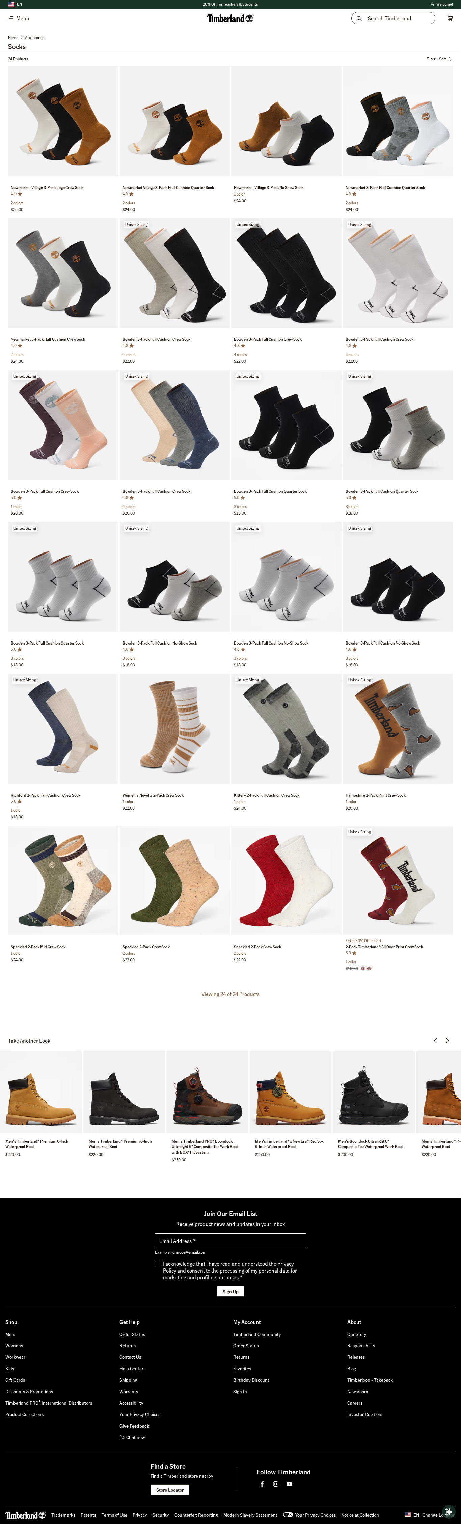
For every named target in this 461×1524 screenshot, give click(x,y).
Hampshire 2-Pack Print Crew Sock (376, 795)
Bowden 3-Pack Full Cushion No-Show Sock (160, 643)
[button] (230, 4)
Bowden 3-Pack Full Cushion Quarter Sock (270, 491)
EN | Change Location (434, 1515)
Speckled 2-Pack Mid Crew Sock (38, 946)
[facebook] (262, 1483)
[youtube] (289, 1483)
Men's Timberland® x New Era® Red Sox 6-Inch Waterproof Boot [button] (289, 1144)
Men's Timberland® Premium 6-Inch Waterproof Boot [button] (37, 1144)
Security (161, 1515)
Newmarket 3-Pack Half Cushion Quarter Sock (385, 187)
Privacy (140, 1515)
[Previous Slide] (13, 122)
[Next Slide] (112, 122)
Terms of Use (114, 1515)
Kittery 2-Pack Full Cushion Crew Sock (266, 795)
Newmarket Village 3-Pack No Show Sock (268, 187)
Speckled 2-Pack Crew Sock (146, 946)
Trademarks (63, 1515)
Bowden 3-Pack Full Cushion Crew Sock (156, 339)
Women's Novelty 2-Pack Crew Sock (153, 795)
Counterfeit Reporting (196, 1515)
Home (13, 37)
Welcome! (441, 4)
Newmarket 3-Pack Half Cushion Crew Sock (48, 339)
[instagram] (275, 1483)
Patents (88, 1515)
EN (19, 4)
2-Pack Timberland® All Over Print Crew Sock (384, 946)
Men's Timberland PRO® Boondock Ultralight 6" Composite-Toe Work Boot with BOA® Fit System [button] (205, 1147)
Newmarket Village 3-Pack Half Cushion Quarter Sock (168, 187)
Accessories (34, 37)
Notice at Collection (360, 1515)
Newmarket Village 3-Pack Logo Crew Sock (47, 187)
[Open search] (449, 1512)
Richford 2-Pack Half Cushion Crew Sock (45, 795)
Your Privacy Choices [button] (315, 1515)
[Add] (111, 73)
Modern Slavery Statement (250, 1515)
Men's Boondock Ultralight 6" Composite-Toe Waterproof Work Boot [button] (370, 1144)
